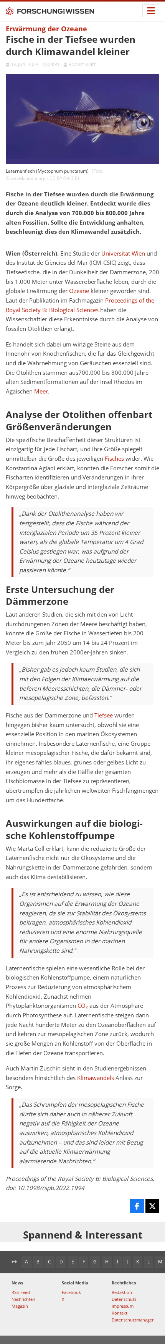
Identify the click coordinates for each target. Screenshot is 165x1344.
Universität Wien (123, 253)
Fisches (114, 459)
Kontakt (119, 1313)
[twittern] (152, 1206)
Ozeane (79, 291)
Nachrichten (23, 1299)
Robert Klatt (82, 64)
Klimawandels (95, 1078)
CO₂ (83, 1006)
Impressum (123, 1306)
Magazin (20, 1306)
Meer (41, 391)
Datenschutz (124, 1299)
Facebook (71, 1292)
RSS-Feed (21, 1292)
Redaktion (122, 1292)
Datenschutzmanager (132, 1320)
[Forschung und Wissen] (50, 11)
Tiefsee (103, 715)
